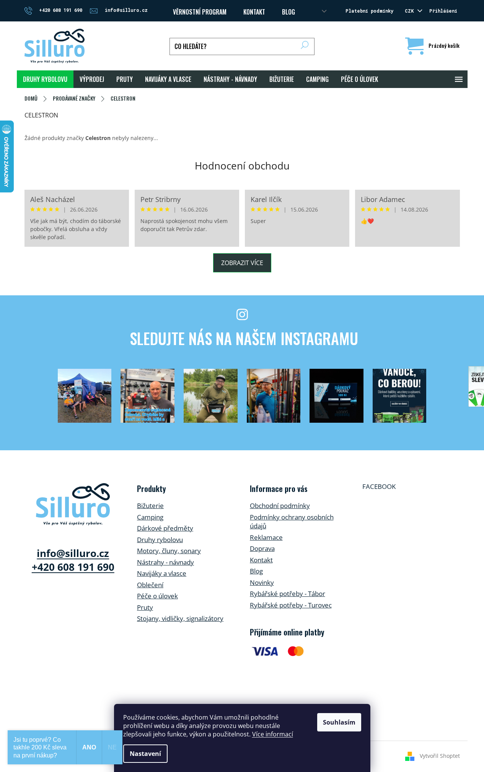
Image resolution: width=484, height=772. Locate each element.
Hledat (305, 46)
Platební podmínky (369, 11)
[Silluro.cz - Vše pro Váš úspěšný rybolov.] (73, 504)
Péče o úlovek (157, 595)
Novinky (262, 582)
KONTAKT (254, 11)
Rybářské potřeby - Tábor (287, 593)
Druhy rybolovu (160, 539)
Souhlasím (339, 722)
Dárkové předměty (165, 528)
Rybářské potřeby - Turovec (291, 605)
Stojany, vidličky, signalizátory (180, 618)
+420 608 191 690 (73, 567)
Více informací (272, 734)
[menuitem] (45, 79)
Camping (150, 517)
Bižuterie (150, 505)
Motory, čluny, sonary (169, 550)
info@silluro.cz (73, 553)
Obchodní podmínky (280, 505)
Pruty (145, 607)
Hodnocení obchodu (242, 166)
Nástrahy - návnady (165, 562)
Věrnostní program (200, 11)
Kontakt (261, 559)
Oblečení (150, 584)
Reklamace (266, 537)
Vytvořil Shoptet (440, 755)
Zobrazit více (242, 263)
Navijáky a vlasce (161, 573)
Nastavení (145, 753)
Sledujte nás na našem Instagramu (244, 338)
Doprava (262, 548)
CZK (410, 11)
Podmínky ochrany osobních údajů (292, 522)
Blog (288, 11)
